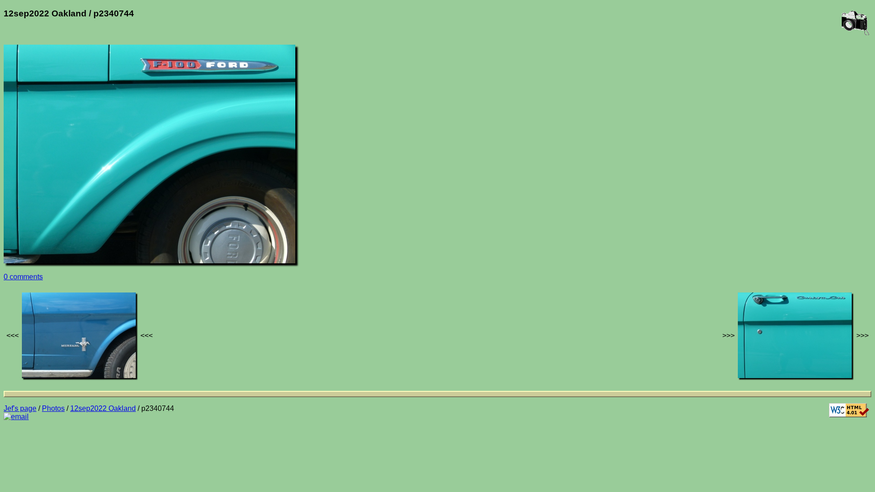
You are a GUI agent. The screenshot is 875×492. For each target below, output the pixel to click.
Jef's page (20, 408)
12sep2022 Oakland (103, 408)
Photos (53, 408)
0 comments (23, 277)
